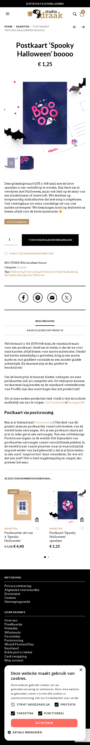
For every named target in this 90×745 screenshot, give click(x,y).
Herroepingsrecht (17, 601)
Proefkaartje (13, 624)
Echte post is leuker (18, 652)
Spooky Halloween (34, 275)
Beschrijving (45, 321)
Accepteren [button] (44, 723)
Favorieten (12, 636)
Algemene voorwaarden (21, 590)
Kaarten (22, 26)
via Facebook (54, 402)
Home (8, 26)
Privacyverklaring (17, 586)
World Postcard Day (19, 644)
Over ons (10, 620)
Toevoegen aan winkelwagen (50, 239)
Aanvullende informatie (45, 330)
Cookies (10, 597)
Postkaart (46, 271)
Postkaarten (59, 271)
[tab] (45, 321)
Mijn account (13, 660)
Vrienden (11, 628)
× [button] (80, 670)
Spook (8, 275)
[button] (8, 13)
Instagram (75, 402)
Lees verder (71, 698)
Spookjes (17, 275)
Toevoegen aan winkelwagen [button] (37, 520)
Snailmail (72, 271)
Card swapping (15, 656)
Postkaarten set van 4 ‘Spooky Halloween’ (18, 536)
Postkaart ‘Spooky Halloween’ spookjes (62, 536)
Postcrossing (32, 271)
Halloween (17, 271)
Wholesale (12, 632)
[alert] (45, 703)
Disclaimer (12, 594)
